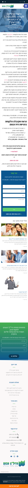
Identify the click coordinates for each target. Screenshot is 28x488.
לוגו (9, 480)
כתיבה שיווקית (22, 482)
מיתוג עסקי (10, 482)
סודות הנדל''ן (16, 26)
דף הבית (21, 26)
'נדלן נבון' (10, 34)
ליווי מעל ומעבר (23, 292)
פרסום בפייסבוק (16, 482)
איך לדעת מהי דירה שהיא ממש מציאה (17, 265)
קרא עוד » (25, 246)
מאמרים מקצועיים (5, 472)
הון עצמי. (16, 55)
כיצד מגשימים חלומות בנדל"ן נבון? (18, 239)
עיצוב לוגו (23, 480)
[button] (26, 6)
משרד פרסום (18, 480)
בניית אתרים (13, 480)
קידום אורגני (5, 480)
